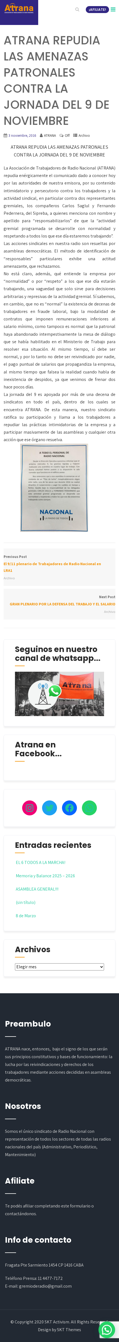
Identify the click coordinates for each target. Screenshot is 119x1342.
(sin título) (25, 902)
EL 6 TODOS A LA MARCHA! (40, 862)
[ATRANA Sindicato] (19, 8)
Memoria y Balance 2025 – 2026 (45, 876)
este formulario (75, 1206)
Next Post (62, 600)
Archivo (84, 135)
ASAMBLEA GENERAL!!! (37, 889)
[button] (107, 1329)
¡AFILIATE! (97, 9)
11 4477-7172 (50, 1278)
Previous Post (52, 563)
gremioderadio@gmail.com (45, 1286)
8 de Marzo (26, 916)
